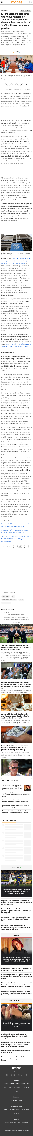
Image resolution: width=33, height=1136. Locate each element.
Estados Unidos (25, 1083)
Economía (4, 10)
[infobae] (16, 2)
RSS (17, 1091)
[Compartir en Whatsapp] (6, 84)
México (5, 1087)
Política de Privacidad (23, 1122)
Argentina (6, 1109)
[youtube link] (18, 1075)
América (6, 1083)
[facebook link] (7, 1075)
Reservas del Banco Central (9, 599)
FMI (13, 596)
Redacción (14, 1100)
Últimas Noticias (25, 1087)
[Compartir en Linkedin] (17, 84)
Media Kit (16, 1113)
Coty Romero (14, 6)
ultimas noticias (6, 602)
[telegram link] (22, 1075)
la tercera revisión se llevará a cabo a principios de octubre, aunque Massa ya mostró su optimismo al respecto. (16, 346)
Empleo (20, 1100)
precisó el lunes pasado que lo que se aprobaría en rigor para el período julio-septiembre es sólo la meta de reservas (16, 261)
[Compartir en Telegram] (21, 84)
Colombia (12, 1083)
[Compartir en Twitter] (14, 84)
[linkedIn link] (25, 1075)
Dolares (21, 599)
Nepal (28, 6)
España (18, 1083)
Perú (10, 1087)
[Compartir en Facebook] (10, 84)
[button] (2, 2)
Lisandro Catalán (6, 6)
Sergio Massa (5, 596)
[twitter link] (11, 1075)
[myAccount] (30, 2)
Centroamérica (16, 1087)
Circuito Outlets (22, 6)
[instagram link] (14, 1075)
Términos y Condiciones (10, 1122)
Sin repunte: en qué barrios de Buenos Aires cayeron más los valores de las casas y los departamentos (16, 538)
